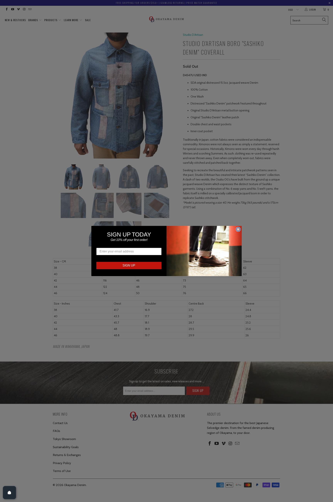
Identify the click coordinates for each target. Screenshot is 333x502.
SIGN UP (129, 265)
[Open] (9, 492)
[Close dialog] (238, 229)
